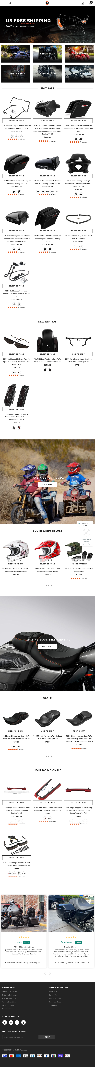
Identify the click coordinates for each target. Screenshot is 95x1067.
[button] (45, 973)
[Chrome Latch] (76, 139)
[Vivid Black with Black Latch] (38, 191)
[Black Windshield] (76, 194)
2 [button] (46, 585)
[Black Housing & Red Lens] (71, 821)
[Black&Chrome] (16, 136)
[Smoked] (14, 372)
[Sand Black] (21, 136)
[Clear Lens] (21, 821)
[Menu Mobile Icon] (2, 3)
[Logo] (47, 3)
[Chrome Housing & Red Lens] (81, 821)
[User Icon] (83, 3)
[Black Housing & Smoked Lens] (76, 821)
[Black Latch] (81, 139)
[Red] (19, 372)
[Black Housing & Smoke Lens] (19, 873)
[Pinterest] (17, 1022)
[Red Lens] (12, 821)
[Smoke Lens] (16, 821)
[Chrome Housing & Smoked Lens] (85, 821)
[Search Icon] (10, 3)
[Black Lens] (50, 818)
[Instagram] (11, 1022)
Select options (16, 121)
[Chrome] (81, 246)
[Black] (12, 136)
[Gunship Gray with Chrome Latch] (52, 191)
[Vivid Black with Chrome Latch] (43, 191)
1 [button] (43, 585)
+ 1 (57, 192)
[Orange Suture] (13, 747)
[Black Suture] (18, 747)
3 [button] (48, 585)
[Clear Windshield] (81, 194)
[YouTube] (23, 1022)
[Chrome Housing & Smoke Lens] (23, 873)
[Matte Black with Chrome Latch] (47, 191)
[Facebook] (4, 1022)
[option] (16, 557)
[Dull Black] (76, 246)
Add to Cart (47, 121)
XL (20, 560)
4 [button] (51, 585)
